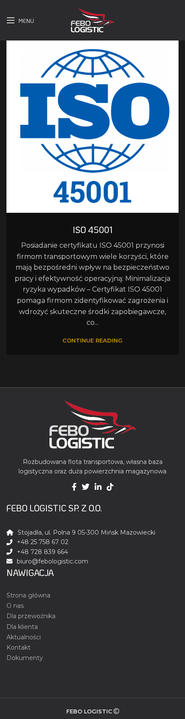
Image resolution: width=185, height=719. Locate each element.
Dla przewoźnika (31, 616)
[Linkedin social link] (98, 486)
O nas (15, 606)
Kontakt (18, 647)
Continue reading (92, 340)
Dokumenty (24, 658)
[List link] (92, 561)
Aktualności (23, 637)
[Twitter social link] (85, 486)
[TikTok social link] (110, 486)
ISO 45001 (93, 229)
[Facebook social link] (74, 486)
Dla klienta (22, 627)
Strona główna (28, 595)
